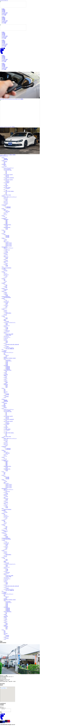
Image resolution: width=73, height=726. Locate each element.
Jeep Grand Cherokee (7, 297)
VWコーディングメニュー (8, 352)
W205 (7, 251)
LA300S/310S (8, 206)
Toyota (3, 557)
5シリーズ (6, 443)
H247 (7, 258)
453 (6, 534)
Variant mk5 (8, 366)
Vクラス (5, 264)
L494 (7, 229)
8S (6, 435)
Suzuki (3, 550)
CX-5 (5, 480)
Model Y (5, 350)
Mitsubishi (3, 268)
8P (6, 171)
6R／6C (7, 355)
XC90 (5, 397)
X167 (7, 263)
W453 (7, 294)
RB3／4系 (7, 211)
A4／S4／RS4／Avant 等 (8, 174)
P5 (6, 281)
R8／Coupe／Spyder (7, 436)
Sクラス (5, 253)
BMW (3, 437)
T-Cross (5, 377)
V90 (4, 392)
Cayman (5, 286)
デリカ (5, 269)
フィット (5, 214)
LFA (4, 472)
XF (4, 216)
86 (4, 316)
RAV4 (5, 320)
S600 (5, 209)
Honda (3, 208)
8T (6, 178)
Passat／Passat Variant (7, 611)
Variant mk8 (8, 369)
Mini (2, 508)
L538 (7, 225)
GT (6, 300)
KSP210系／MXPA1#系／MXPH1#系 (12, 344)
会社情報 (3, 10)
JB (6, 217)
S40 (4, 389)
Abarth (3, 160)
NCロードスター (9, 244)
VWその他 (6, 384)
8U (6, 186)
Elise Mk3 (7, 237)
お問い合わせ (4, 21)
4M (6, 190)
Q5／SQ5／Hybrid (7, 187)
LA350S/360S (8, 207)
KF (6, 239)
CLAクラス (6, 252)
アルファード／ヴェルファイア (9, 322)
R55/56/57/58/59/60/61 (7, 267)
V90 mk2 (7, 394)
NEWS (3, 157)
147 (4, 165)
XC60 (5, 395)
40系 (7, 324)
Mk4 (6, 222)
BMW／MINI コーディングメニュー (10, 196)
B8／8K (7, 175)
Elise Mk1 (7, 235)
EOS (6, 386)
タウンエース (6, 336)
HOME (3, 8)
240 (4, 279)
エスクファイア (7, 325)
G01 (6, 445)
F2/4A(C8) (7, 181)
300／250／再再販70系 (10, 348)
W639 (7, 265)
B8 (6, 613)
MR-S (5, 319)
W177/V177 (8, 249)
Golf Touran (6, 374)
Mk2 (6, 462)
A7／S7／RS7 (6, 182)
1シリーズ (6, 439)
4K (6, 184)
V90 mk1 (7, 393)
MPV (5, 240)
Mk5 (6, 223)
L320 (7, 228)
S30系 (7, 328)
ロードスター (6, 241)
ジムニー (5, 551)
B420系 (7, 396)
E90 (6, 441)
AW (6, 356)
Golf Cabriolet (8, 601)
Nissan (3, 271)
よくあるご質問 (5, 12)
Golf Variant (6, 365)
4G (6, 183)
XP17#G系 (8, 330)
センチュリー (6, 331)
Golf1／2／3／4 (8, 602)
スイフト (5, 552)
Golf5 (7, 603)
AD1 (7, 381)
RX (4, 231)
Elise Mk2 (7, 236)
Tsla (2, 349)
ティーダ (5, 275)
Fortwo (5, 292)
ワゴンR (5, 556)
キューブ (5, 273)
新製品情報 (6, 159)
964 (6, 285)
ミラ (5, 205)
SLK (5, 255)
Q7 (4, 189)
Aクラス (5, 248)
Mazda (3, 238)
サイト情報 (4, 38)
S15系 (7, 327)
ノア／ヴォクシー (7, 337)
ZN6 (6, 317)
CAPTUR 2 (6, 289)
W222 (7, 254)
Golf (4, 359)
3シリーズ (6, 440)
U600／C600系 (8, 576)
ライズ (5, 345)
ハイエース (6, 338)
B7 (6, 612)
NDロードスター (9, 487)
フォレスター (6, 302)
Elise (5, 234)
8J (6, 193)
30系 (7, 323)
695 (4, 163)
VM (6, 304)
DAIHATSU (4, 204)
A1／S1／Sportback (7, 168)
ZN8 (6, 318)
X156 (7, 257)
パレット (5, 555)
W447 (7, 507)
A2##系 (7, 346)
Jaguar (3, 215)
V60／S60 (5, 391)
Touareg (5, 383)
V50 (4, 632)
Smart (3, 291)
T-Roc (5, 379)
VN (6, 548)
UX (4, 232)
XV (4, 299)
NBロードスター (9, 243)
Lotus (3, 233)
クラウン (5, 326)
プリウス (5, 340)
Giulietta (5, 407)
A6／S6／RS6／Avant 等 (8, 179)
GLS (5, 262)
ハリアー (5, 339)
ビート (5, 213)
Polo (4, 354)
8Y (6, 173)
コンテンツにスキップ (4, 0)
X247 (7, 260)
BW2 (7, 382)
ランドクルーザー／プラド (9, 347)
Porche (3, 283)
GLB (5, 259)
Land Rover (4, 218)
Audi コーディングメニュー (9, 167)
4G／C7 (7, 180)
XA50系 (7, 321)
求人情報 (3, 11)
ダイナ (5, 574)
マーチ (5, 277)
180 (4, 272)
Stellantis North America (6, 296)
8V (6, 172)
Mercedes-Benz (4, 488)
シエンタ (5, 329)
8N (6, 192)
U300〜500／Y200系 (9, 575)
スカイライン (6, 274)
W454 (7, 295)
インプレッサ (6, 301)
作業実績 (3, 9)
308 (4, 280)
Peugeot (3, 278)
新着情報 (5, 158)
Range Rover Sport (7, 227)
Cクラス (5, 250)
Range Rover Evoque (7, 224)
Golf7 (7, 363)
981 (6, 287)
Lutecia (5, 290)
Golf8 (7, 364)
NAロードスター (9, 242)
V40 (4, 631)
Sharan (5, 375)
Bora (6, 385)
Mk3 (6, 463)
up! (4, 353)
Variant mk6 (8, 367)
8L (6, 412)
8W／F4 (7, 176)
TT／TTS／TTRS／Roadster (9, 191)
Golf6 (7, 362)
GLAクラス (6, 256)
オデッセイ (6, 210)
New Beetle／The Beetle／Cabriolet (10, 358)
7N (6, 376)
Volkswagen (4, 351)
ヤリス (5, 343)
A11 (6, 621)
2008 (5, 282)
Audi (3, 166)
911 (4, 525)
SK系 (7, 303)
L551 (7, 226)
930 (6, 284)
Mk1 (6, 220)
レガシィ (5, 549)
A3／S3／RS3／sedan (7, 411)
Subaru (3, 298)
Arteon (5, 372)
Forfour (5, 293)
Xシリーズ (6, 444)
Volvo (3, 388)
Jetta (6, 387)
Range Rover (6, 219)
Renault (3, 288)
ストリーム (6, 212)
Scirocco (5, 357)
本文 (1, 711)
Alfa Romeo (4, 164)
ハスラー (5, 553)
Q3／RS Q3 (6, 185)
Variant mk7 (8, 368)
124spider (5, 161)
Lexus (3, 471)
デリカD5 (5, 270)
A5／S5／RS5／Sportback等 (9, 177)
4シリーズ (6, 200)
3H (6, 373)
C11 (6, 276)
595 (4, 162)
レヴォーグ (6, 305)
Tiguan (5, 380)
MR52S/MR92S (8, 554)
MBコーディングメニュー (8, 247)
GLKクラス (6, 261)
